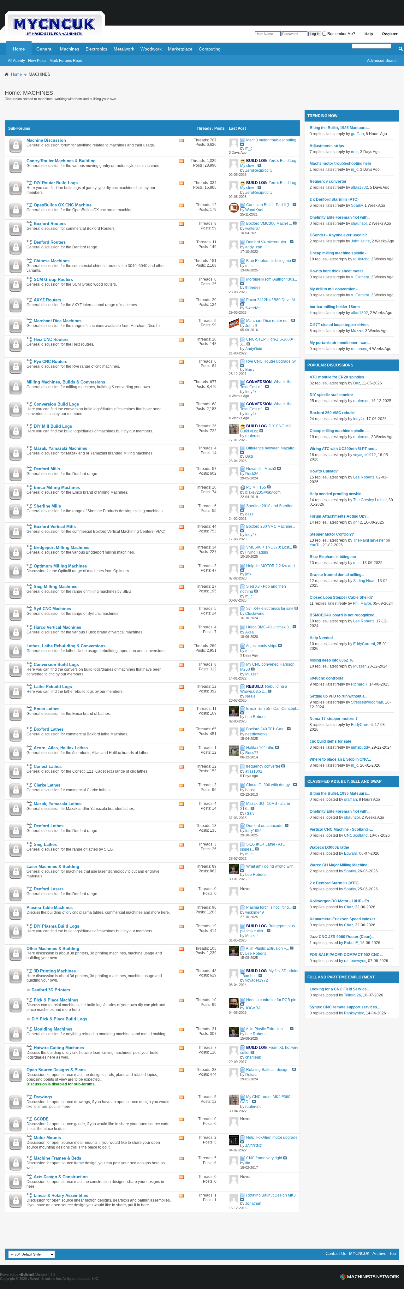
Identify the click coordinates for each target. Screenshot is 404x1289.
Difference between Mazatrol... (272, 448)
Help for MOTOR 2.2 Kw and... (272, 566)
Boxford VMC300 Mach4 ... (269, 223)
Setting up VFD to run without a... (338, 696)
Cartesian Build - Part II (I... (269, 205)
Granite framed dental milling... (337, 575)
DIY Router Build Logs (56, 183)
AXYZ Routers (47, 300)
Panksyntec (354, 1013)
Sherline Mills (47, 506)
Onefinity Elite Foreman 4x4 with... (340, 217)
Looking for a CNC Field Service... (340, 989)
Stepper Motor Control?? (332, 534)
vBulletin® (26, 1274)
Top (392, 1253)
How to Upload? (324, 471)
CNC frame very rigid (264, 1158)
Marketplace (180, 48)
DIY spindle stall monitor (331, 395)
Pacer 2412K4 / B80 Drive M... (272, 300)
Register (390, 34)
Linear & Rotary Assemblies (61, 1195)
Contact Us (336, 1253)
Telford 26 (352, 995)
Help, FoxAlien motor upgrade (272, 1137)
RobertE (351, 943)
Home (19, 48)
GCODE (41, 1119)
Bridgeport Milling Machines (61, 547)
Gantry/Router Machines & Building (61, 160)
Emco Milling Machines (57, 487)
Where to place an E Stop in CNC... (340, 759)
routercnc (361, 259)
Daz (356, 383)
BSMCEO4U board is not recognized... (343, 615)
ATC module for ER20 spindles (337, 377)
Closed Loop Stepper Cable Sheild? (341, 597)
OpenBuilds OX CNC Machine (63, 205)
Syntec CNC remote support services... (345, 1007)
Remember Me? (340, 34)
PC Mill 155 (256, 487)
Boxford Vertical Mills (55, 526)
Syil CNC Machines (52, 608)
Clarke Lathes (47, 785)
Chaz (348, 907)
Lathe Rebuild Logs (53, 686)
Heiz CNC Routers (51, 339)
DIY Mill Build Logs (53, 426)
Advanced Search (382, 60)
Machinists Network (369, 1277)
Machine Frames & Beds (57, 1158)
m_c (354, 152)
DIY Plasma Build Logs (56, 926)
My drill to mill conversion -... (335, 289)
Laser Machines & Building (53, 866)
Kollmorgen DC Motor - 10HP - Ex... (341, 901)
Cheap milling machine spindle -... (339, 253)
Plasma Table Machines (50, 907)
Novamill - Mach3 (261, 468)
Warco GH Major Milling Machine (338, 865)
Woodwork (151, 48)
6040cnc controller (326, 678)
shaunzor (359, 223)
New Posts (37, 60)
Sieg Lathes (45, 844)
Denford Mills (47, 468)
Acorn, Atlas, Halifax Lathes (61, 747)
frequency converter (263, 766)
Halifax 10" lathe (260, 747)
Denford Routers (50, 242)
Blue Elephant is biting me (268, 260)
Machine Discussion (46, 140)
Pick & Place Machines (56, 1000)
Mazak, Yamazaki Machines (60, 448)
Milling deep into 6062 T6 (332, 660)
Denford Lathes (48, 825)
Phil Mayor (362, 603)
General (44, 48)
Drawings (43, 1097)
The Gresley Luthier (370, 500)
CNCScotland (356, 835)
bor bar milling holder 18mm (335, 307)
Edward (350, 853)
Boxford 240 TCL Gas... (266, 729)
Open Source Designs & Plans (56, 1069)
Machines (69, 48)
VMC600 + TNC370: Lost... (269, 547)
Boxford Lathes (48, 729)
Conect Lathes (48, 766)
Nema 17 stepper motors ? (334, 718)
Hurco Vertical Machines (57, 627)
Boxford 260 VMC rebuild (332, 413)
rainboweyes (355, 961)
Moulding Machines (53, 1029)
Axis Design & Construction (61, 1176)
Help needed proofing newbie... (337, 494)
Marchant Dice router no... (268, 320)
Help (369, 34)
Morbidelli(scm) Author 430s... (271, 279)
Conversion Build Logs (56, 404)
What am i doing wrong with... (271, 866)
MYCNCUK (359, 1253)
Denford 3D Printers (51, 990)
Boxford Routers (50, 223)
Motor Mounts (47, 1137)
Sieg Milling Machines (55, 586)
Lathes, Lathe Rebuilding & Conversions (66, 646)
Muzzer (357, 331)
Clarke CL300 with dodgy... (269, 785)
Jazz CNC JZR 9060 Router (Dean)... (342, 937)
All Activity (16, 60)
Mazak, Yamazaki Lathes (57, 803)
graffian (357, 134)
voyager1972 (364, 455)
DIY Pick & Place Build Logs (59, 1019)
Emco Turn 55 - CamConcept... (272, 708)
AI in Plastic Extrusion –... (267, 948)
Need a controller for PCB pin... (272, 1000)
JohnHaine (360, 241)
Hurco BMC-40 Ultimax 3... (269, 627)
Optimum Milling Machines (60, 566)
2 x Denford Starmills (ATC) (334, 199)
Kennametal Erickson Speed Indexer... (344, 919)
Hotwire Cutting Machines (59, 1047)
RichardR (359, 684)
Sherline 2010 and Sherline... (271, 506)
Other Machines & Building (53, 948)
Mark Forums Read (66, 60)
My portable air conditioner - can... (340, 343)
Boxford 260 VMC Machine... (270, 527)
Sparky (357, 205)
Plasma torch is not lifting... (269, 908)
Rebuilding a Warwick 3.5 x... (263, 689)
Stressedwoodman (367, 702)
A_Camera (360, 277)
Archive (379, 1253)
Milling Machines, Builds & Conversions (66, 382)
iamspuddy (360, 747)
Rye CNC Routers (50, 361)
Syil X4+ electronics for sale (270, 608)
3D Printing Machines (55, 971)
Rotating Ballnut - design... (268, 1069)
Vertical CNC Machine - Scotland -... (341, 829)
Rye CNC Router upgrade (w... (272, 361)
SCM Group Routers (53, 279)
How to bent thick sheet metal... (337, 271)
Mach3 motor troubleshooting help (340, 163)
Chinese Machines (51, 260)
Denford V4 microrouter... (267, 242)
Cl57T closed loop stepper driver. (339, 325)
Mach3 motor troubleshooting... (272, 140)
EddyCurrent (364, 644)
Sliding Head (364, 581)
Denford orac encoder (265, 825)
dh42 (357, 522)
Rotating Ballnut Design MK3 (271, 1195)
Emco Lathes (46, 708)
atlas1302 (359, 187)
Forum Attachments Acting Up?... (339, 516)
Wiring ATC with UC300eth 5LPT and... (343, 449)
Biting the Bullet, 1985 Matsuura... (340, 128)
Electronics (96, 48)
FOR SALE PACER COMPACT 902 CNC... (346, 955)
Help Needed (321, 638)
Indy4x (359, 419)
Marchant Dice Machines (57, 320)
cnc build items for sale (330, 741)
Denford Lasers (48, 889)
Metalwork (124, 48)
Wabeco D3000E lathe (329, 847)
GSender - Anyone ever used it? (338, 235)
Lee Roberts (363, 477)
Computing (210, 48)
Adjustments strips (261, 646)
